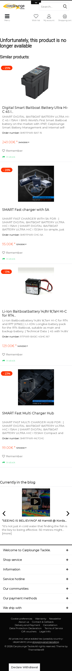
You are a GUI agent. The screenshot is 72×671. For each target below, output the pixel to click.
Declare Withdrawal (24, 667)
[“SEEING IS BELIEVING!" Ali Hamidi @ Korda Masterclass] (36, 502)
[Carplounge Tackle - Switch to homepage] (18, 7)
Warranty (40, 618)
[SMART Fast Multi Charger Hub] (36, 387)
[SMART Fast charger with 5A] (36, 184)
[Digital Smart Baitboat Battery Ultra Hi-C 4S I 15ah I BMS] (36, 82)
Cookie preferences (21, 618)
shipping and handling (45, 641)
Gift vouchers (28, 631)
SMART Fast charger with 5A (25, 210)
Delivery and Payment (27, 625)
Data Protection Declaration (25, 628)
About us (24, 621)
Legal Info (45, 631)
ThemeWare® (36, 649)
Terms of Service (54, 628)
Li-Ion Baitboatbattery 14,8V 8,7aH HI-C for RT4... (34, 313)
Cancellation (50, 625)
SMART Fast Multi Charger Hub (28, 413)
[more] (7, 533)
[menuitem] (65, 18)
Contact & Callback (43, 621)
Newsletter (55, 618)
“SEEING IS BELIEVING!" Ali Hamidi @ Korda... (34, 520)
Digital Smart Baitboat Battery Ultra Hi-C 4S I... (35, 110)
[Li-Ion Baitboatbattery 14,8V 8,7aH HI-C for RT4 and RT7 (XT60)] (36, 285)
